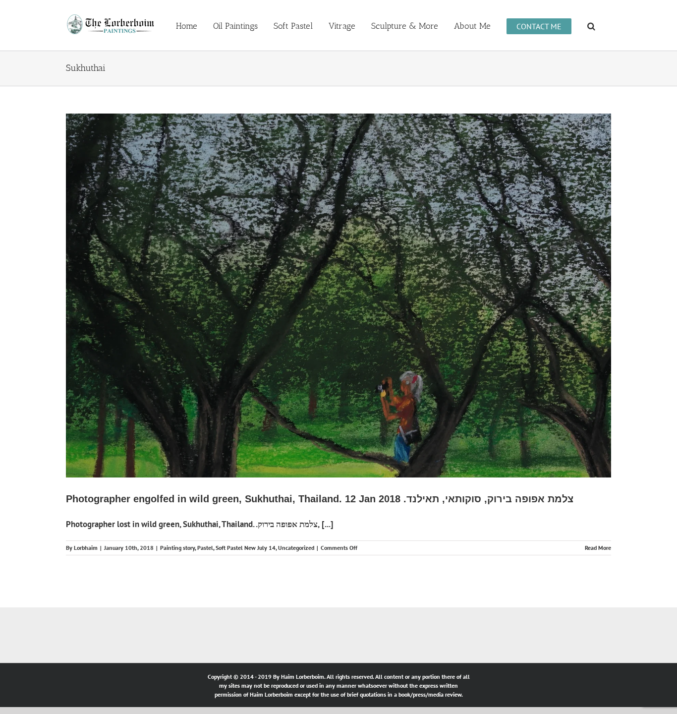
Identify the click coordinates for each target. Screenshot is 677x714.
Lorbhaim (86, 547)
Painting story (177, 547)
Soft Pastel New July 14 (246, 547)
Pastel (205, 547)
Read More (598, 547)
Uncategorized (296, 547)
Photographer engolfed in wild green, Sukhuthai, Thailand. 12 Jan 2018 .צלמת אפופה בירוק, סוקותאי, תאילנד (319, 498)
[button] (591, 25)
